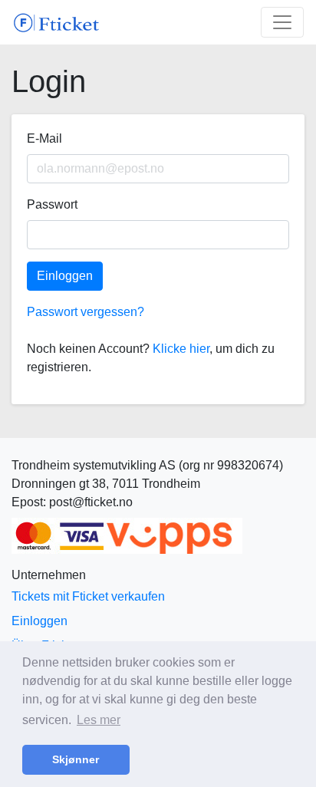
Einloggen (65, 275)
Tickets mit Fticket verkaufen (88, 596)
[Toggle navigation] (282, 22)
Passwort (52, 204)
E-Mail (44, 138)
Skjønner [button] (75, 759)
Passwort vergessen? (85, 311)
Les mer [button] (98, 719)
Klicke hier (181, 348)
